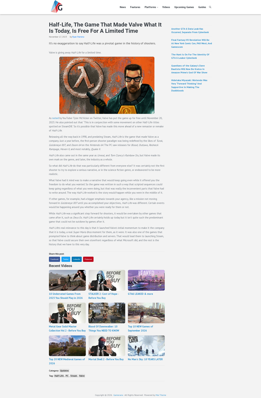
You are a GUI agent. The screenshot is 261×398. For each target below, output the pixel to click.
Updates (64, 370)
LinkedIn (76, 259)
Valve (82, 375)
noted (55, 118)
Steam (73, 375)
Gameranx (118, 395)
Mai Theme (161, 395)
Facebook (54, 259)
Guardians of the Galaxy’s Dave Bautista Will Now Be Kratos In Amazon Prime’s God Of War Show (189, 69)
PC (67, 375)
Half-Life (59, 375)
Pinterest (88, 259)
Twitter (66, 259)
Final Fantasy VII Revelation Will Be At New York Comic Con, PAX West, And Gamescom (191, 43)
